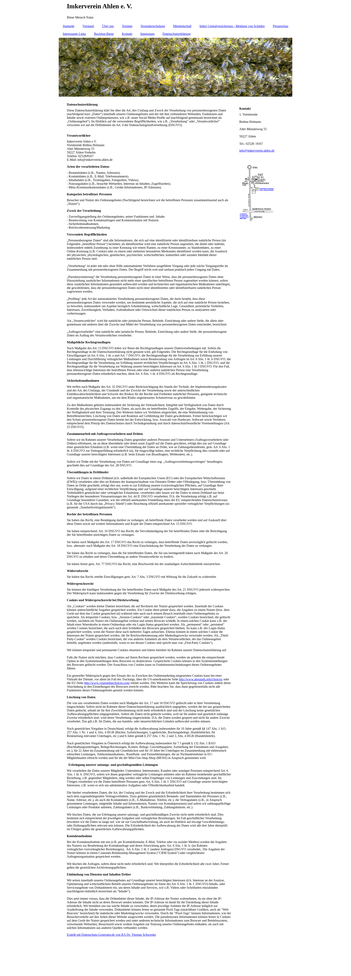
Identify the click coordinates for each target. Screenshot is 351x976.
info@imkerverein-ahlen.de (256, 150)
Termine (127, 26)
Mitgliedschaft (182, 26)
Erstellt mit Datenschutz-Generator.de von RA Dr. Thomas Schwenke (111, 934)
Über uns (108, 26)
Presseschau (280, 26)
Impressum (147, 34)
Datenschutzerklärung (176, 34)
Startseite (68, 26)
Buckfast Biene (104, 34)
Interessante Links (74, 34)
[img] (175, 11)
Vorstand (88, 26)
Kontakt (127, 34)
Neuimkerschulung (153, 26)
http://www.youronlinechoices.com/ (107, 683)
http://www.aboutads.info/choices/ (201, 679)
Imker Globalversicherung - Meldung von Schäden (232, 26)
